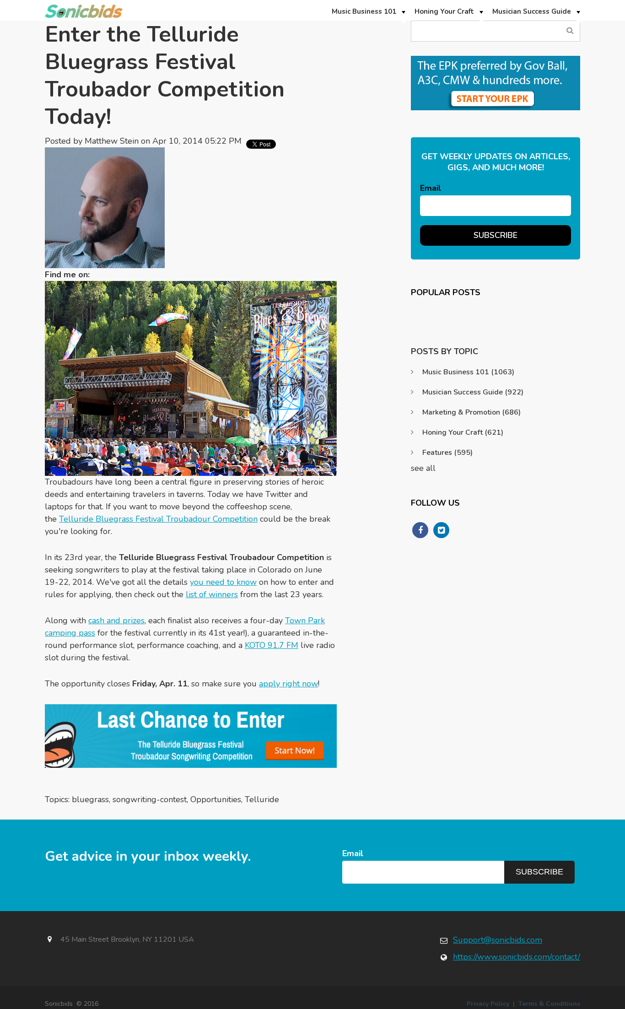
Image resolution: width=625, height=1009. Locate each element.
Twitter (127, 274)
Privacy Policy (488, 1003)
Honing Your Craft (462, 432)
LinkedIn (114, 274)
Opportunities (215, 799)
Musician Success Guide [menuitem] (531, 11)
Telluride (262, 799)
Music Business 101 (468, 372)
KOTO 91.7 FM (271, 645)
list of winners (212, 594)
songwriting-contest (150, 799)
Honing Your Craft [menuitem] (444, 11)
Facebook (101, 274)
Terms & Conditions (549, 1003)
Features (447, 453)
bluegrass (90, 799)
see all (423, 468)
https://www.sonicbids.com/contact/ (516, 956)
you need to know (223, 582)
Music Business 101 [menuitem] (364, 11)
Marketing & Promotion (471, 412)
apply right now (288, 683)
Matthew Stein (112, 140)
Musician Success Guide (472, 392)
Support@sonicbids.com (497, 939)
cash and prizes (116, 620)
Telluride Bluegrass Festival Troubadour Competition (158, 518)
